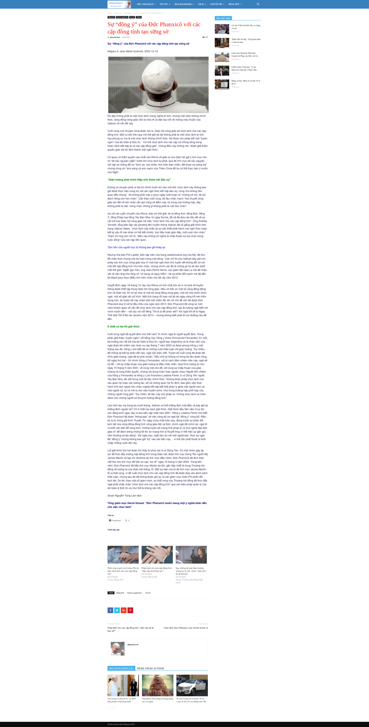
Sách (201, 4)
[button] (258, 4)
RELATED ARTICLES (121, 668)
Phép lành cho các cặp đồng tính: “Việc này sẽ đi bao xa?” (157, 569)
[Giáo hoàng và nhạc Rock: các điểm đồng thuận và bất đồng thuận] (123, 685)
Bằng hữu (234, 4)
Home (110, 13)
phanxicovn (115, 37)
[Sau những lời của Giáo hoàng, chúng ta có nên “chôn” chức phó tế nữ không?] (191, 555)
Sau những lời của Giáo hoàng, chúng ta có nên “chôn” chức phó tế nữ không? (191, 571)
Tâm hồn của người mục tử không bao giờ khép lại (136, 247)
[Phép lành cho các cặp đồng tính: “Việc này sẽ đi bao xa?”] (157, 555)
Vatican (139, 17)
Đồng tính (117, 13)
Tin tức (164, 4)
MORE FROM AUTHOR (150, 668)
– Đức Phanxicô (144, 4)
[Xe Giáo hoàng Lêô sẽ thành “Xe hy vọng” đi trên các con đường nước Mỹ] (192, 685)
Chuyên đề (216, 4)
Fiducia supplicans (122, 17)
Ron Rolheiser (183, 4)
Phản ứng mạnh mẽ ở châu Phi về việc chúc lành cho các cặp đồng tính (123, 571)
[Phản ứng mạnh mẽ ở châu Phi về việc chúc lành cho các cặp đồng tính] (123, 555)
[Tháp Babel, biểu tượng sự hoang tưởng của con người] (157, 685)
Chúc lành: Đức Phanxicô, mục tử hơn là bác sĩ (186, 628)
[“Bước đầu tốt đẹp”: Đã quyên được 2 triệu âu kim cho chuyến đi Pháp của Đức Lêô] (222, 43)
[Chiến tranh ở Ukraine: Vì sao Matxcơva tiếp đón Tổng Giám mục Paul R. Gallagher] (222, 71)
